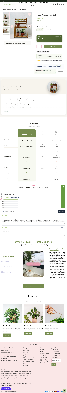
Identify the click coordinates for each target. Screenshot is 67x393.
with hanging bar (48, 29)
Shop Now (7, 335)
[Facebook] (30, 344)
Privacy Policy (44, 361)
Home (4, 9)
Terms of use (43, 359)
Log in (65, 1)
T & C (55, 72)
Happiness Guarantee (29, 354)
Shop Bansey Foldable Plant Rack (33, 286)
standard (40, 29)
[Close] (63, 187)
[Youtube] (36, 344)
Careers (25, 365)
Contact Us (43, 363)
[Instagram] (33, 344)
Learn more (60, 1)
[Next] (29, 26)
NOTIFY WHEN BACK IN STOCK (63, 198)
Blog (24, 356)
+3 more (60, 71)
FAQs (41, 351)
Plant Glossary (44, 357)
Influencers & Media (28, 358)
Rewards (25, 352)
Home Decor (10, 9)
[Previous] (11, 26)
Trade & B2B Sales (28, 359)
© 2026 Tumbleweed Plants (8, 391)
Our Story (26, 350)
